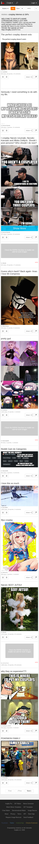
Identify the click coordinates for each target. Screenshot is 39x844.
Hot (13, 8)
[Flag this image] (36, 77)
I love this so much (10, 483)
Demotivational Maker (19, 810)
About (6, 814)
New (18, 8)
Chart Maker (6, 810)
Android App (20, 823)
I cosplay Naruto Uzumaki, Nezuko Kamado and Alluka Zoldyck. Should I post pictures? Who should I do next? (19, 140)
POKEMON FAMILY (10, 738)
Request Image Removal (13, 817)
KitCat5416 (5, 507)
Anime (4, 8)
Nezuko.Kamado (6, 125)
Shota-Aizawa (6, 326)
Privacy (13, 814)
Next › (29, 791)
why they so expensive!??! (13, 671)
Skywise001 (5, 470)
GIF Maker (17, 803)
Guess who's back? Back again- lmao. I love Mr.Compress (19, 272)
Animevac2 (5, 572)
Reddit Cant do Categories (13, 449)
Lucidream (5, 410)
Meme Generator (28, 803)
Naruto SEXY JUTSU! (11, 585)
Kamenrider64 (6, 440)
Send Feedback (28, 817)
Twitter (12, 823)
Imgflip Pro (8, 803)
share (28, 77)
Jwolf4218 (5, 72)
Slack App (31, 814)
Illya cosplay (7, 520)
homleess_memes (7, 725)
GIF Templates (28, 807)
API (25, 814)
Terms (19, 814)
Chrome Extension (31, 823)
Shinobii (4, 263)
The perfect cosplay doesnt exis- (16, 34)
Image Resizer (32, 810)
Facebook (5, 823)
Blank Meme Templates (13, 807)
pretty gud (6, 338)
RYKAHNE (5, 777)
